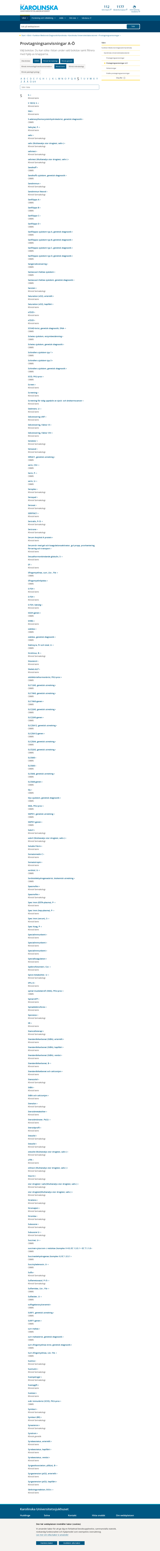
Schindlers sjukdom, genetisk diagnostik (46, 368)
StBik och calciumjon (37, 1095)
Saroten (31, 288)
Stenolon (32, 1103)
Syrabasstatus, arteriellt (39, 1441)
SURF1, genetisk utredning (40, 1312)
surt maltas (33, 1328)
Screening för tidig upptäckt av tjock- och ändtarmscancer (55, 400)
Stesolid (31, 1135)
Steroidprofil (34, 1127)
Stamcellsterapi (35, 1031)
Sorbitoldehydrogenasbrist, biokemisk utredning (50, 878)
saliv (30, 135)
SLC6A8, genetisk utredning (40, 773)
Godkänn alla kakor (71, 1543)
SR (29, 1023)
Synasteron (33, 1425)
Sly (29, 789)
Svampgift (32, 1385)
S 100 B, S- (32, 103)
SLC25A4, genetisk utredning (41, 741)
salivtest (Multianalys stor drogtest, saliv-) (47, 159)
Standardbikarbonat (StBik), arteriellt (45, 1039)
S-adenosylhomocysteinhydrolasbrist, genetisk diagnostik (55, 119)
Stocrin (31, 1176)
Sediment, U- (34, 408)
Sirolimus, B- (34, 653)
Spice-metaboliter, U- (38, 974)
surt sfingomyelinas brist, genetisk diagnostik (49, 1344)
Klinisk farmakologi (50, 61)
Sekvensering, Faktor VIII (39, 433)
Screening (32, 392)
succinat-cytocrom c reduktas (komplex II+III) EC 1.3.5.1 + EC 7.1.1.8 (59, 1248)
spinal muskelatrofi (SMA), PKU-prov (45, 991)
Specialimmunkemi (37, 934)
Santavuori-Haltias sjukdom (41, 272)
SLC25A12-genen (35, 733)
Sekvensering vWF (36, 416)
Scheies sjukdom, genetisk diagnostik (45, 344)
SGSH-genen (33, 613)
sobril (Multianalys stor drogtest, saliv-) (46, 838)
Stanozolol (33, 1079)
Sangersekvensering (37, 264)
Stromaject (33, 1208)
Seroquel (32, 497)
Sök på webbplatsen (30, 26)
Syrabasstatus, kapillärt (39, 1449)
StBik (30, 1087)
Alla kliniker (25, 61)
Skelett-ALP (33, 669)
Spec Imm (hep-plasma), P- (40, 910)
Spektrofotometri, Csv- (38, 966)
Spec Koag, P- (34, 926)
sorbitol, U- (33, 870)
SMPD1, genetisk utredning (40, 814)
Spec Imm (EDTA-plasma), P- (41, 902)
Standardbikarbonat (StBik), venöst (44, 1055)
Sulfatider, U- (34, 1296)
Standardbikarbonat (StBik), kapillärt (45, 1047)
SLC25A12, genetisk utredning (42, 725)
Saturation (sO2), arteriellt (40, 296)
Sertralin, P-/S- (34, 521)
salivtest (32, 151)
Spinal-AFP (33, 999)
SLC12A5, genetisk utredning (41, 685)
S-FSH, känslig (34, 604)
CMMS (36, 61)
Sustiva (31, 1361)
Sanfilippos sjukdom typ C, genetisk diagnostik (49, 248)
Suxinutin (32, 1369)
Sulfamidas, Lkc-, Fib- (38, 1288)
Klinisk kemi (60, 66)
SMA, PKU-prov (35, 806)
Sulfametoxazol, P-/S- (38, 1280)
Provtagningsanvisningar (109, 35)
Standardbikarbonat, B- (39, 1063)
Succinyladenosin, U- (37, 1264)
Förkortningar (111, 68)
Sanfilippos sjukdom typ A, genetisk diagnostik (50, 231)
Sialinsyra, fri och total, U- (40, 645)
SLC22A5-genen (35, 717)
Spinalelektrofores (36, 1007)
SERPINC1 (32, 513)
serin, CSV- (33, 465)
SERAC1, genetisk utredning (41, 457)
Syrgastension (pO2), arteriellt (42, 1473)
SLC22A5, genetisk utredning (41, 709)
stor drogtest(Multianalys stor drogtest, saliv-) (49, 1192)
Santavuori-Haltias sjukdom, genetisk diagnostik (50, 280)
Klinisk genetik (67, 61)
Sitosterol (32, 661)
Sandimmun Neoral (37, 191)
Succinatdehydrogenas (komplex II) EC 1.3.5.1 (49, 1256)
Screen (31, 384)
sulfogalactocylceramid (39, 1304)
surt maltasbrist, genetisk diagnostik (45, 1336)
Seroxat (31, 505)
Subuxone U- (34, 1232)
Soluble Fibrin (34, 846)
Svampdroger (34, 1377)
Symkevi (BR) (34, 1417)
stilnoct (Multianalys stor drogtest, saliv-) (47, 1168)
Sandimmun (33, 183)
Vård (29, 35)
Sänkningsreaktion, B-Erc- (40, 1489)
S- (29, 95)
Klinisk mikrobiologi (76, 66)
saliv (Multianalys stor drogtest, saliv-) (46, 143)
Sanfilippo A (33, 199)
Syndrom (32, 1433)
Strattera (32, 1200)
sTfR (30, 1159)
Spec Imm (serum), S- (38, 918)
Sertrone (32, 529)
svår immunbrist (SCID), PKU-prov (44, 1401)
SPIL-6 (31, 983)
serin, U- (32, 481)
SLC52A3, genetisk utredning (41, 749)
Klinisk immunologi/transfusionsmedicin (36, 66)
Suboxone (32, 1224)
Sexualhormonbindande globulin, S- (44, 556)
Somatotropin (34, 862)
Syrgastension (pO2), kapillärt (42, 1481)
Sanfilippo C (33, 215)
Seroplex (32, 489)
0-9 (34, 81)
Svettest (32, 1393)
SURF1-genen (34, 1320)
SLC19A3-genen (35, 701)
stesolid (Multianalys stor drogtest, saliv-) (47, 1151)
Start (24, 35)
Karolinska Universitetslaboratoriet (82, 35)
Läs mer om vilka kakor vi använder (52, 1534)
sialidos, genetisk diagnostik (41, 637)
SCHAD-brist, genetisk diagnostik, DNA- (46, 328)
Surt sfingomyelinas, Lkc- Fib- (42, 1353)
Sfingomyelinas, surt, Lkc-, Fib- (42, 572)
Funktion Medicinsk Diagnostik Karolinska (50, 35)
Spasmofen (33, 886)
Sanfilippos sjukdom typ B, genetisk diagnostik (49, 239)
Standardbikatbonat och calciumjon (44, 1071)
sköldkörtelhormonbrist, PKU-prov (44, 677)
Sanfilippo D (33, 223)
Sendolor (32, 441)
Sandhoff (32, 167)
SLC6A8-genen (34, 781)
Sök (133, 26)
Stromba (32, 1216)
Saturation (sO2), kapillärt (40, 304)
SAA (30, 111)
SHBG (30, 621)
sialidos (31, 629)
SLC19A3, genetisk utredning (41, 693)
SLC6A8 (31, 757)
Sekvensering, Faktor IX (39, 424)
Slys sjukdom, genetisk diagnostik (43, 798)
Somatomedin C (35, 854)
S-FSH (30, 588)
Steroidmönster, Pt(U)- (38, 1119)
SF (29, 564)
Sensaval (32, 449)
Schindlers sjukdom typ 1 (39, 352)
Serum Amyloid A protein (40, 537)
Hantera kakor (46, 1543)
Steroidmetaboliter (37, 1111)
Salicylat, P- (33, 127)
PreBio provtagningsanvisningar (118, 73)
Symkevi (32, 1409)
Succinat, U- (33, 1240)
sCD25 (31, 312)
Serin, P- (32, 473)
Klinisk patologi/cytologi (30, 72)
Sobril (30, 830)
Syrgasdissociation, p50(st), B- (42, 1465)
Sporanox (32, 1015)
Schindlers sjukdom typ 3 (39, 360)
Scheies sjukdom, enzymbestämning (45, 336)
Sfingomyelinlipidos (37, 580)
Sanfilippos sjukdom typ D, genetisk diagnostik (50, 256)
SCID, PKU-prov (35, 376)
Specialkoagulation (36, 958)
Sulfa (30, 1272)
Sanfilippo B (33, 207)
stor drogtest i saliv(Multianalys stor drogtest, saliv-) (52, 1184)
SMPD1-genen (34, 822)
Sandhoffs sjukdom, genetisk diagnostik (46, 175)
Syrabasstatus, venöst (38, 1457)
